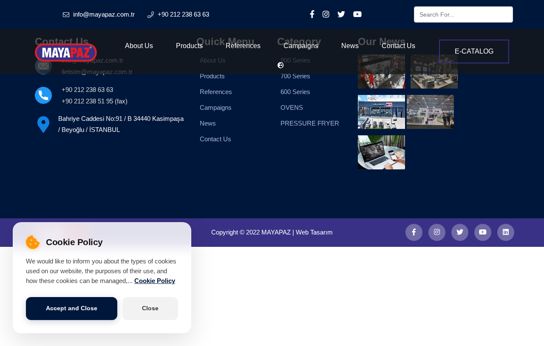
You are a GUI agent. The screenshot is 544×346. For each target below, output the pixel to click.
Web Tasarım (314, 232)
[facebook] (413, 232)
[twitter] (459, 232)
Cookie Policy (154, 281)
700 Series (295, 76)
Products (189, 45)
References (243, 45)
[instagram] (436, 232)
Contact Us (398, 45)
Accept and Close (71, 308)
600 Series (295, 91)
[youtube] (482, 232)
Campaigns (300, 45)
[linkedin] (505, 232)
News (350, 45)
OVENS (291, 107)
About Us (139, 45)
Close (150, 308)
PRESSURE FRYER (309, 123)
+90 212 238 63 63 (87, 89)
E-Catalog (474, 51)
